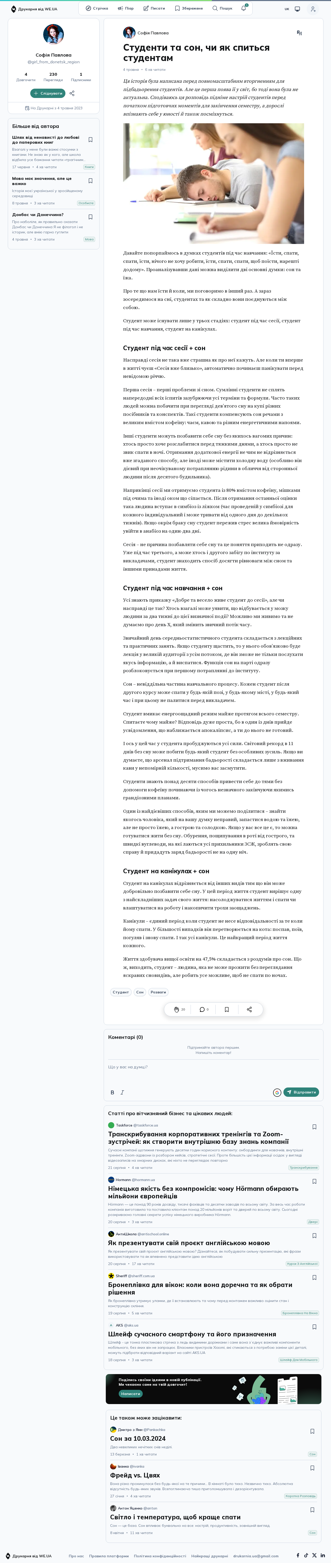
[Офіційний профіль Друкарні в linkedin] (322, 1555)
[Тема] (297, 9)
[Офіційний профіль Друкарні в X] (314, 1555)
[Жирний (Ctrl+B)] (112, 1092)
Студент (121, 992)
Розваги (158, 992)
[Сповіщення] (243, 8)
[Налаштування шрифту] (299, 32)
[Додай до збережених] (90, 139)
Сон (140, 992)
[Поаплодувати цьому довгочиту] (176, 1009)
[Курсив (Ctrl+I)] (122, 1092)
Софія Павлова (54, 55)
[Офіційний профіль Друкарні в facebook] (297, 1555)
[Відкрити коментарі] (202, 1009)
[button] (243, 8)
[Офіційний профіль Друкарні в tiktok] (306, 1555)
